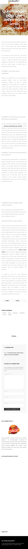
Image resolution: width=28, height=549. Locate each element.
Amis (10, 312)
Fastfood (15, 312)
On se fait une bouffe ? (8, 540)
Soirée (10, 314)
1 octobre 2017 (11, 32)
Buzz (14, 6)
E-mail (6, 397)
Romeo (18, 32)
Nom (5, 391)
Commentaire (7, 374)
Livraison (22, 312)
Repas (4, 314)
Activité (4, 312)
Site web (6, 403)
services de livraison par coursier (13, 126)
